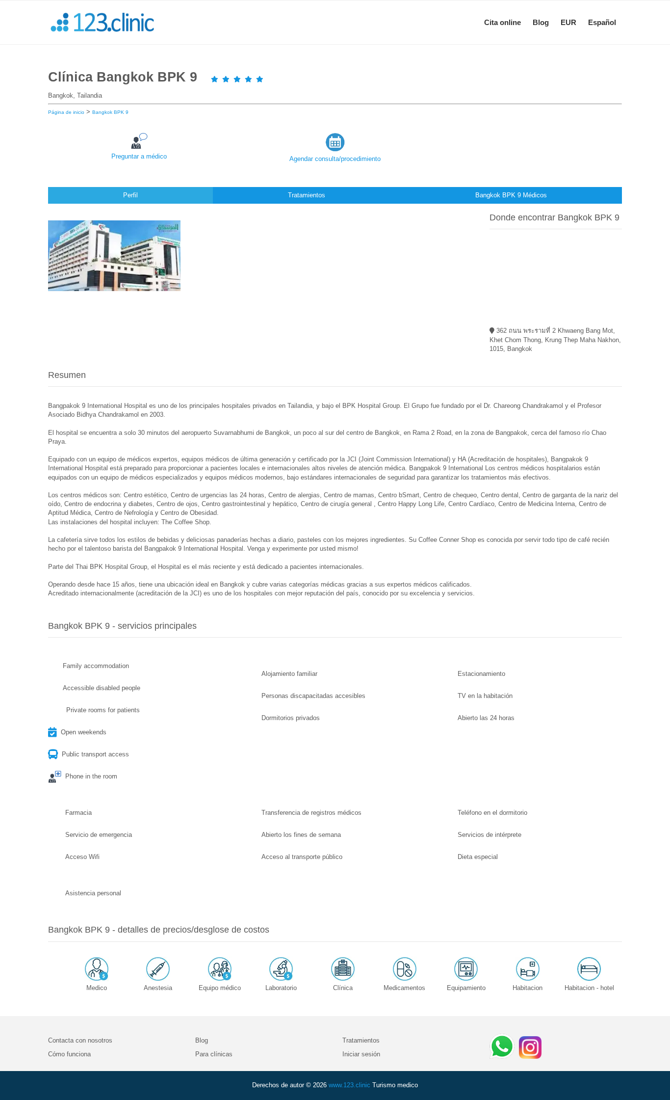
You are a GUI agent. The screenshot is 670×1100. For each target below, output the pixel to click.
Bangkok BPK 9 (110, 112)
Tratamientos (361, 1040)
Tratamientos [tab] (306, 195)
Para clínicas (213, 1054)
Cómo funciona (69, 1054)
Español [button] (602, 22)
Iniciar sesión (361, 1054)
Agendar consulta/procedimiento (335, 158)
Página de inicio (66, 112)
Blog (541, 22)
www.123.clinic (349, 1085)
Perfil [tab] (130, 195)
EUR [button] (568, 22)
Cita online (502, 22)
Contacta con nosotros (80, 1040)
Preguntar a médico (139, 156)
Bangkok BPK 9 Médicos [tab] (511, 195)
